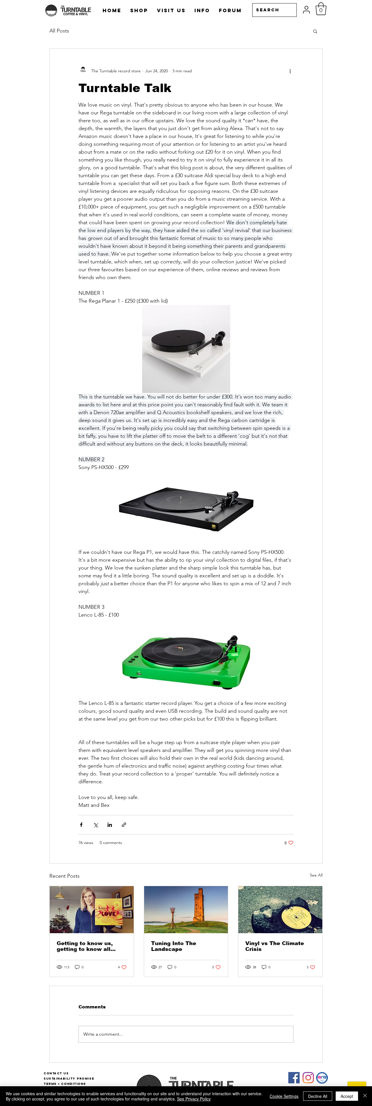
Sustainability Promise (69, 1078)
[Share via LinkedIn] (109, 824)
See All (316, 875)
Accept (347, 1096)
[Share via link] (124, 824)
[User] (306, 9)
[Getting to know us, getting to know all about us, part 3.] (92, 909)
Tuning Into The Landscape (173, 946)
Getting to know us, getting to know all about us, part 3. (85, 946)
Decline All (317, 1096)
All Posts (59, 31)
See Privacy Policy (194, 1099)
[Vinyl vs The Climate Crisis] (280, 909)
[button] (321, 8)
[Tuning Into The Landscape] (186, 909)
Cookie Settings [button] (284, 1096)
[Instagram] (308, 1077)
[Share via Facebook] (81, 824)
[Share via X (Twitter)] (95, 824)
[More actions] (290, 70)
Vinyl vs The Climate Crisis (274, 946)
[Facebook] (294, 1077)
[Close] (365, 1096)
